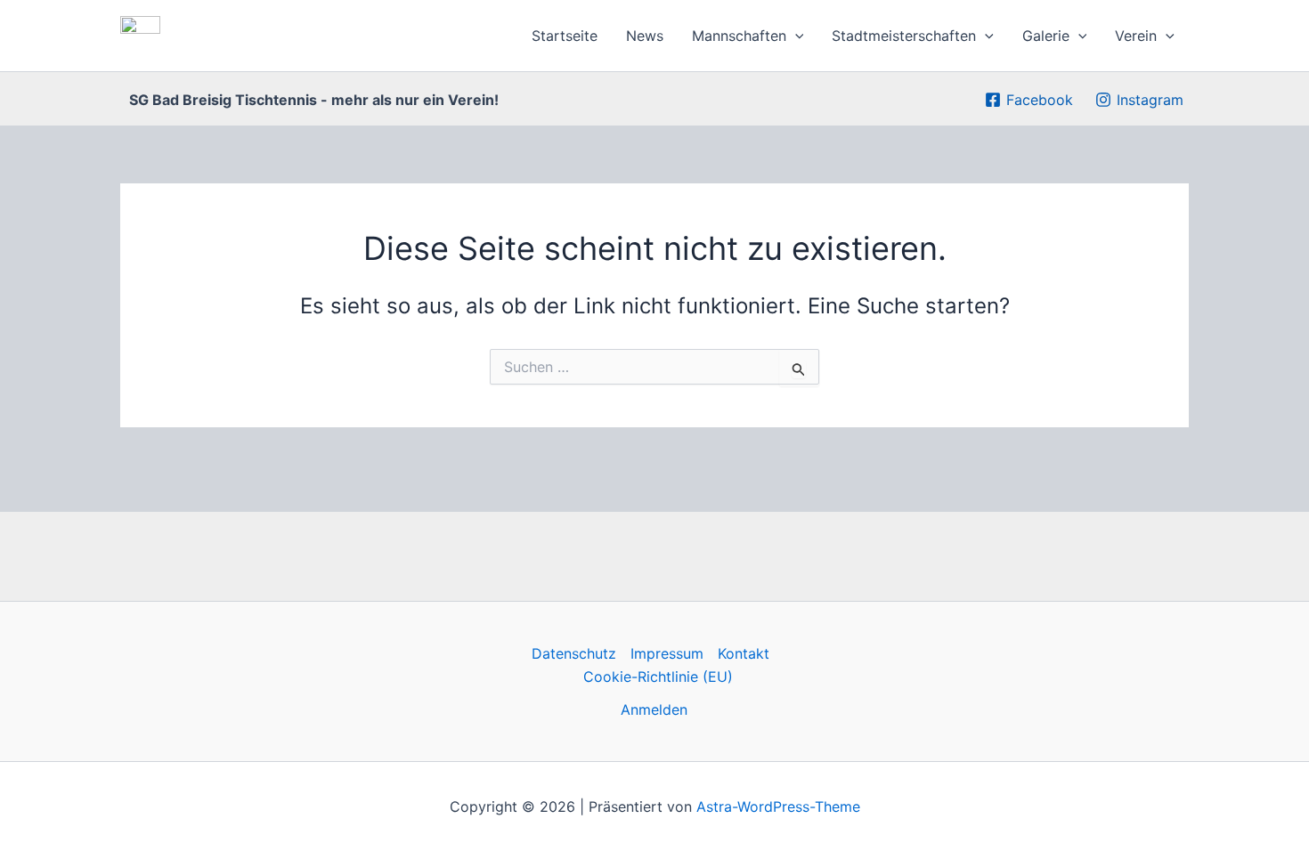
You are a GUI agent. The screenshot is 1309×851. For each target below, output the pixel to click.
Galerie (1045, 36)
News (644, 36)
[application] (795, 35)
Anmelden (654, 709)
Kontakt (743, 653)
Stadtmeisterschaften (904, 36)
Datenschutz (574, 653)
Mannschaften (739, 36)
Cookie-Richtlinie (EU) (658, 676)
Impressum (666, 653)
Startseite (565, 36)
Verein (1136, 36)
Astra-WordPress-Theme (778, 806)
